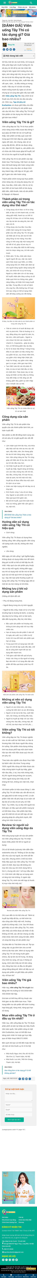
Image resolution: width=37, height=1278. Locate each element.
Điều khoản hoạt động (9, 1220)
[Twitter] (7, 50)
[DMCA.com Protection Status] (31, 1268)
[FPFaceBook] (3, 1260)
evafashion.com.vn (7, 1268)
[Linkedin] (14, 50)
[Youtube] (13, 1260)
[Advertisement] (18, 1149)
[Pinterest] (10, 50)
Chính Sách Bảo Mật (25, 1220)
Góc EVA (4, 7)
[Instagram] (10, 1260)
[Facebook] (4, 50)
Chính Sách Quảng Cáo (9, 1222)
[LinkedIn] (6, 1260)
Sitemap (21, 1222)
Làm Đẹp (13, 7)
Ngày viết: (10, 1078)
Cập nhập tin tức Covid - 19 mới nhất (13, 1241)
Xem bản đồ (6, 1246)
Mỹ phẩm (32, 7)
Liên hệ (21, 1217)
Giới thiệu (5, 1217)
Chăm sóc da (22, 7)
